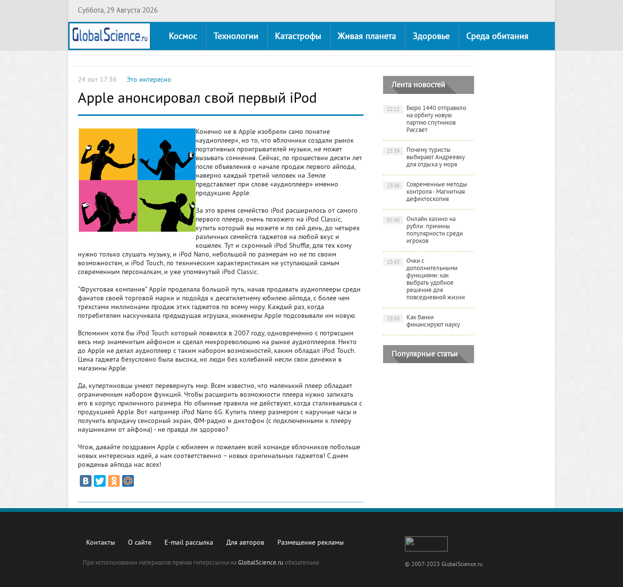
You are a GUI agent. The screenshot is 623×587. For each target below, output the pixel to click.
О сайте (139, 543)
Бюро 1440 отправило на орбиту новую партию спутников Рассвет (427, 119)
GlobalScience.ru (260, 563)
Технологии (236, 36)
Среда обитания (497, 36)
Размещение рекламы (310, 543)
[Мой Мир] (128, 481)
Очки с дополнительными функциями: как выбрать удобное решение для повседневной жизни (426, 279)
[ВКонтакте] (86, 481)
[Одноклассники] (114, 481)
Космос (183, 36)
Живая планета (367, 36)
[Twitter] (100, 481)
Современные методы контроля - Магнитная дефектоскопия (427, 192)
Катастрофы (298, 36)
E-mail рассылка (189, 543)
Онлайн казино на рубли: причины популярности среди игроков (425, 230)
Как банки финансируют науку (423, 321)
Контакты (100, 543)
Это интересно (149, 80)
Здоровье (431, 36)
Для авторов (245, 543)
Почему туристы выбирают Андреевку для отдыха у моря (426, 158)
